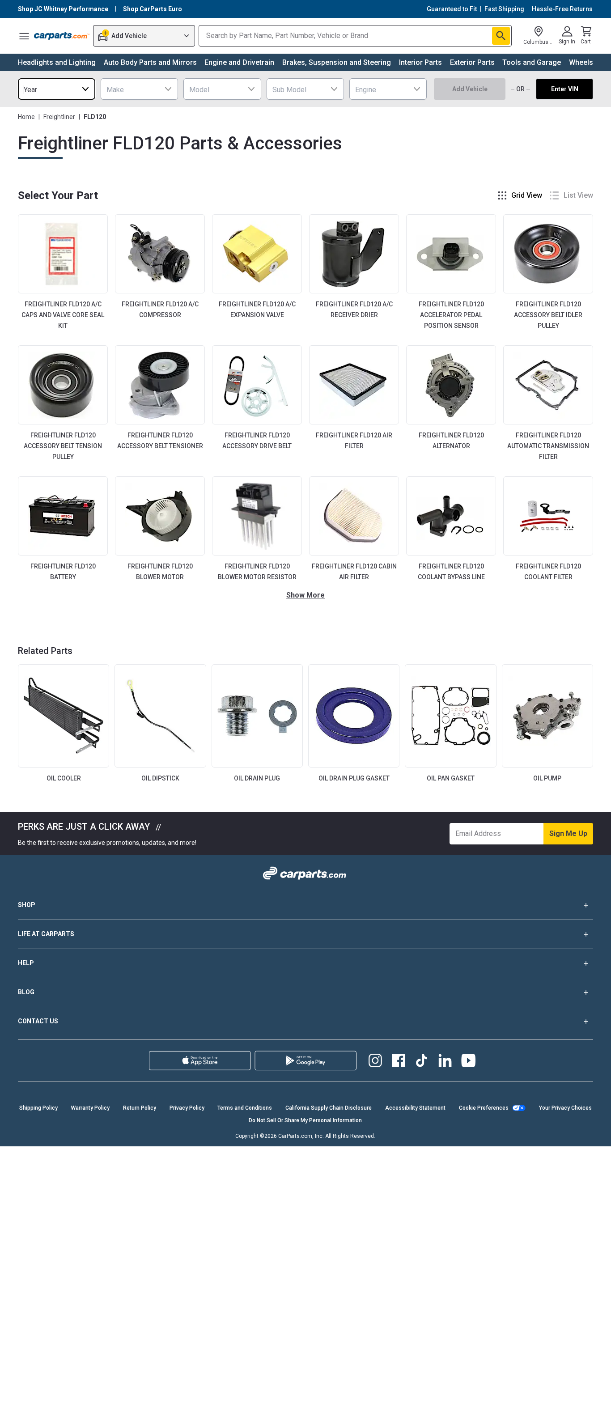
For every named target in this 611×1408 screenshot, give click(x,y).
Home (26, 116)
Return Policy (139, 1108)
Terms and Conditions (244, 1108)
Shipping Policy (38, 1108)
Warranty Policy (90, 1108)
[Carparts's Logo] (61, 35)
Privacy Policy (187, 1108)
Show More (305, 595)
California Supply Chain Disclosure (328, 1108)
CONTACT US (38, 1021)
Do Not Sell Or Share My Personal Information (305, 1120)
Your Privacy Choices (565, 1108)
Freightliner (59, 116)
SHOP (26, 904)
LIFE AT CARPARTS (46, 933)
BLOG (26, 992)
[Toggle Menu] (24, 36)
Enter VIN (564, 89)
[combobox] (56, 89)
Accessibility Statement (415, 1108)
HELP (26, 963)
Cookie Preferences (484, 1108)
